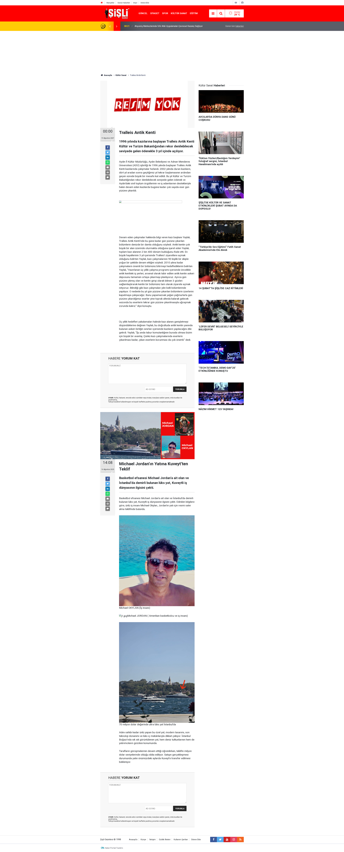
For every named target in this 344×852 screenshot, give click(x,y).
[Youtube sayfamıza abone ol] (227, 839)
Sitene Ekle (145, 3)
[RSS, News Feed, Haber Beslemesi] (240, 839)
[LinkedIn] (107, 157)
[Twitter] (107, 152)
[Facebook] (107, 147)
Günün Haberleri (124, 3)
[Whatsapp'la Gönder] (107, 162)
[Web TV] (235, 2)
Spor (165, 13)
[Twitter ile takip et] (220, 839)
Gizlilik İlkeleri (164, 839)
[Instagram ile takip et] (233, 839)
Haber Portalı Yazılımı (114, 848)
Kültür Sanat (179, 13)
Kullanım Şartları (181, 839)
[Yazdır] (107, 172)
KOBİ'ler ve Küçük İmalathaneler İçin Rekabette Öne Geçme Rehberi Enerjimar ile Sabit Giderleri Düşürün (171, 26)
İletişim (152, 839)
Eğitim (194, 13)
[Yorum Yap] (107, 177)
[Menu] (213, 13)
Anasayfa (133, 839)
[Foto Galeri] (242, 2)
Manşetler (110, 3)
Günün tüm (234, 26)
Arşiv (135, 3)
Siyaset (154, 13)
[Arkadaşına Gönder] (107, 167)
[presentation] (110, 26)
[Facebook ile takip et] (213, 839)
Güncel (143, 13)
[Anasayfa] (101, 3)
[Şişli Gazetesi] (116, 13)
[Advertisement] (172, 51)
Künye (143, 839)
